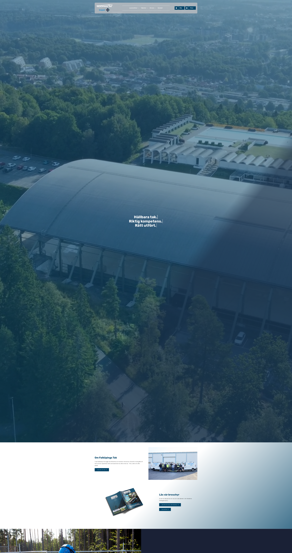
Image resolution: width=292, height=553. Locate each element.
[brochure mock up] (124, 480)
